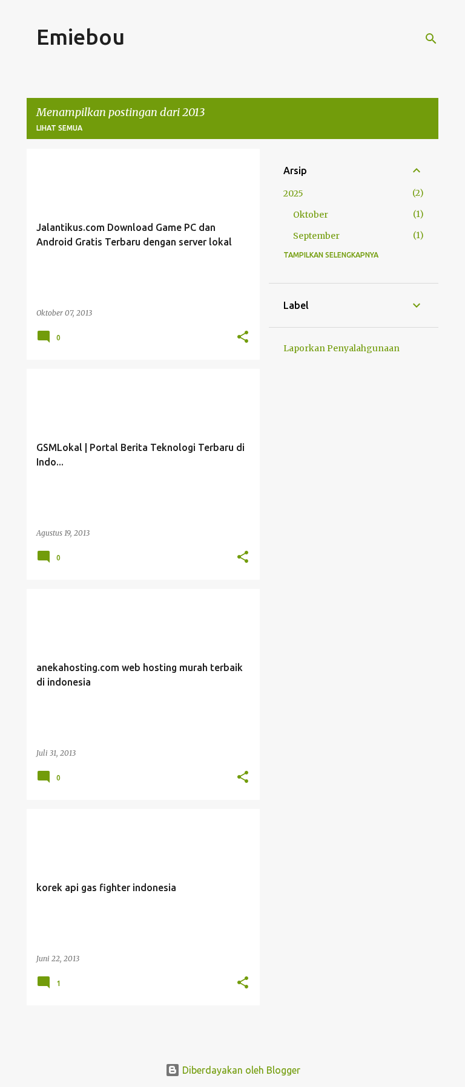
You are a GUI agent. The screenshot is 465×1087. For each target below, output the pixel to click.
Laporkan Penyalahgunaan (341, 348)
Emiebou (80, 36)
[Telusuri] (431, 38)
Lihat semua (59, 128)
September (316, 235)
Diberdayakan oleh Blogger (240, 1070)
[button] (243, 337)
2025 (293, 193)
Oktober (310, 214)
